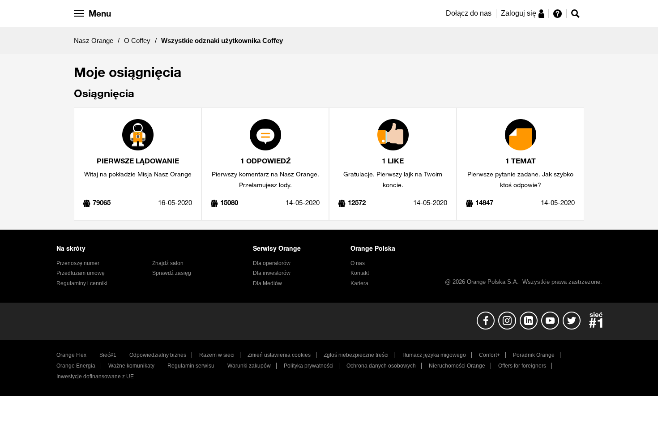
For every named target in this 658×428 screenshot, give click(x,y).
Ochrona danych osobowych (381, 366)
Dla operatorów (272, 263)
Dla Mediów (267, 283)
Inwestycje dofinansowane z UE (95, 376)
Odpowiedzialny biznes (157, 355)
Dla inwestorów (272, 273)
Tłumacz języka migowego (434, 355)
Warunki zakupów (249, 366)
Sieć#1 (107, 355)
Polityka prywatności (308, 366)
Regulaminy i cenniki (81, 283)
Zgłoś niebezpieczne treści (356, 355)
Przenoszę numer (77, 263)
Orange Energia (75, 366)
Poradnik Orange (534, 355)
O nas (357, 263)
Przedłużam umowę (80, 273)
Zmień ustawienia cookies (279, 355)
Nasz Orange (93, 40)
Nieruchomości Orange (457, 366)
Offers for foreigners (522, 366)
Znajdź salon (168, 263)
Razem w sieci (217, 355)
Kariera (359, 283)
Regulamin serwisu (190, 366)
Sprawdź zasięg (171, 273)
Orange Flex (71, 355)
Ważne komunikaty (131, 366)
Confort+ (489, 355)
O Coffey (137, 40)
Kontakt (359, 273)
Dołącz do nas (468, 13)
